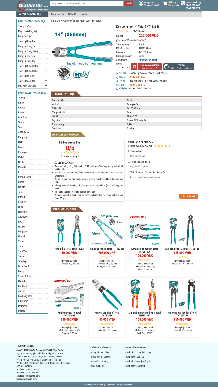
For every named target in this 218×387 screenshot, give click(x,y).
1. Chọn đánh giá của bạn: (140, 146)
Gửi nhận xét (189, 196)
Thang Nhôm (24, 26)
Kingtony (22, 137)
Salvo (21, 256)
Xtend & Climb (25, 276)
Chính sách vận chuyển (135, 365)
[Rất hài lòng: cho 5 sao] (170, 146)
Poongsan (23, 152)
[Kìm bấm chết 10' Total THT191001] (69, 294)
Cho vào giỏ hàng (149, 65)
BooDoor (22, 286)
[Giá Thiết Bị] (32, 10)
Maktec (21, 310)
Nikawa (21, 226)
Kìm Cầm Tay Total (148, 59)
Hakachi (22, 236)
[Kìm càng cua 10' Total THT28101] (182, 231)
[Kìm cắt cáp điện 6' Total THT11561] (107, 294)
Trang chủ (55, 20)
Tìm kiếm (128, 3)
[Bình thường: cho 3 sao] (163, 146)
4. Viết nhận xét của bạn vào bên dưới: (146, 172)
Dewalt (21, 196)
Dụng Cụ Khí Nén (26, 56)
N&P (20, 142)
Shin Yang (23, 251)
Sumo (21, 246)
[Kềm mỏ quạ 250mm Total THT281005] (144, 231)
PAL (20, 221)
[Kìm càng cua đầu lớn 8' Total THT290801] (182, 294)
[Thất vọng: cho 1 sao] (156, 146)
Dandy (21, 271)
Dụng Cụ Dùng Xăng (28, 51)
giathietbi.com (30, 378)
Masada (22, 167)
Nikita (21, 162)
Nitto (20, 206)
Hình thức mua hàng (99, 361)
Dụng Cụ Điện (24, 36)
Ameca (21, 291)
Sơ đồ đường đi (97, 365)
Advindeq (23, 216)
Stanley (22, 201)
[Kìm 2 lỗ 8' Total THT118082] (69, 231)
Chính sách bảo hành (134, 356)
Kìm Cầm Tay (87, 20)
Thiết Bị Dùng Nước (28, 70)
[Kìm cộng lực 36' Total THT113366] (107, 231)
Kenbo (21, 102)
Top (20, 127)
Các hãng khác (25, 296)
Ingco (21, 112)
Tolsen (21, 97)
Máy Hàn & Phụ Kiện (28, 31)
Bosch (21, 182)
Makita (21, 157)
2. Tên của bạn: (135, 151)
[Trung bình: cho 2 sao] (159, 146)
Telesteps (23, 261)
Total (98, 20)
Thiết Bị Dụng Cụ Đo (28, 66)
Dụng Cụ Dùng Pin (27, 46)
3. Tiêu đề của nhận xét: (139, 161)
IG (19, 172)
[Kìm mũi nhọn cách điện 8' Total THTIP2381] (144, 294)
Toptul (21, 122)
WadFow (22, 117)
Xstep (21, 241)
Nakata (21, 186)
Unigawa (22, 231)
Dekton (21, 147)
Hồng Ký (22, 211)
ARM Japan (24, 132)
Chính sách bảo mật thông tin (138, 361)
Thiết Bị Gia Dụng (26, 80)
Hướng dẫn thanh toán (100, 356)
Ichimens (22, 305)
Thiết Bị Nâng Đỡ (26, 41)
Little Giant (23, 266)
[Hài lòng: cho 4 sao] (166, 146)
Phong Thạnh (24, 177)
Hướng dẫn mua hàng (99, 352)
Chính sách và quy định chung (138, 352)
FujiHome (23, 301)
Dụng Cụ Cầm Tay (70, 20)
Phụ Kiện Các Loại (27, 85)
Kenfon (21, 107)
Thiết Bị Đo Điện (26, 75)
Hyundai (22, 281)
